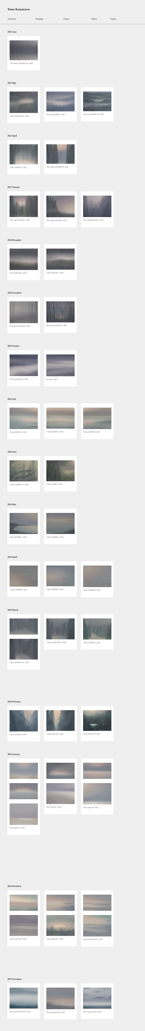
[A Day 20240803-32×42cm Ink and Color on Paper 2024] (24, 586)
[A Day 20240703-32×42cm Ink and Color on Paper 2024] (97, 639)
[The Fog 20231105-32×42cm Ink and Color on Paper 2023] (97, 1008)
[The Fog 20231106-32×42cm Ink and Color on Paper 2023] (60, 1008)
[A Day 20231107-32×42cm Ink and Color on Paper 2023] (60, 935)
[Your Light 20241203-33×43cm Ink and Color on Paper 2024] (97, 216)
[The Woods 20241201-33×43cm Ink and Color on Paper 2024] (60, 321)
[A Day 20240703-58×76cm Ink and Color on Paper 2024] (97, 428)
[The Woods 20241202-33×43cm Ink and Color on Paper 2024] (24, 322)
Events (66, 19)
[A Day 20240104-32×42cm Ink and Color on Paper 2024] (24, 730)
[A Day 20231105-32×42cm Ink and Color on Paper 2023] (97, 730)
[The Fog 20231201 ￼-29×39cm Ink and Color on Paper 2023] (24, 1008)
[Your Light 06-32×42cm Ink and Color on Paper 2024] (97, 803)
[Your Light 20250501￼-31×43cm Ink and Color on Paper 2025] (60, 163)
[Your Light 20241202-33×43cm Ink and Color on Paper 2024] (60, 216)
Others (94, 19)
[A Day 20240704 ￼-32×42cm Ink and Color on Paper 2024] (24, 659)
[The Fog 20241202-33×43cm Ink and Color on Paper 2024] (24, 375)
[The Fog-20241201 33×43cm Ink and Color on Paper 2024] (60, 375)
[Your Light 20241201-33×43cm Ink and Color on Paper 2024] (24, 216)
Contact (113, 19)
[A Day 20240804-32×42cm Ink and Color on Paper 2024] (97, 586)
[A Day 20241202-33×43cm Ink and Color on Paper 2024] (24, 269)
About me (12, 19)
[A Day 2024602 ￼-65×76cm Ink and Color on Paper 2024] (24, 480)
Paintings (39, 19)
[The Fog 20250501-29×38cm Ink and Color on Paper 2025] (60, 110)
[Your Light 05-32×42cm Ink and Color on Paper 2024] (60, 803)
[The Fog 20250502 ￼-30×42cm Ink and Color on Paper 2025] (97, 110)
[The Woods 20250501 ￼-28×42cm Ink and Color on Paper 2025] (24, 59)
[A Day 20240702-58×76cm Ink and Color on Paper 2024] (60, 428)
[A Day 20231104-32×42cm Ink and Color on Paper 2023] (24, 935)
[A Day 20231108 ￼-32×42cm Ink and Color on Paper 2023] (97, 936)
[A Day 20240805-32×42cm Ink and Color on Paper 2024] (60, 585)
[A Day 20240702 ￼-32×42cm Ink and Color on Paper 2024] (60, 638)
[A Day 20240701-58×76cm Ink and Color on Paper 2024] (24, 428)
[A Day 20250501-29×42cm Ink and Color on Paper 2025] (24, 163)
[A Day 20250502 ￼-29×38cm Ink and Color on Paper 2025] (24, 112)
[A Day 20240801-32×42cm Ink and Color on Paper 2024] (24, 533)
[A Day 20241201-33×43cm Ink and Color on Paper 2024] (60, 269)
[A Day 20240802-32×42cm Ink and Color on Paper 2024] (60, 533)
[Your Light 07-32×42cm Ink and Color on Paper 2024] (24, 824)
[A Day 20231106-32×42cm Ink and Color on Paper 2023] (60, 730)
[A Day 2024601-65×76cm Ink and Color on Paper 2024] (60, 480)
